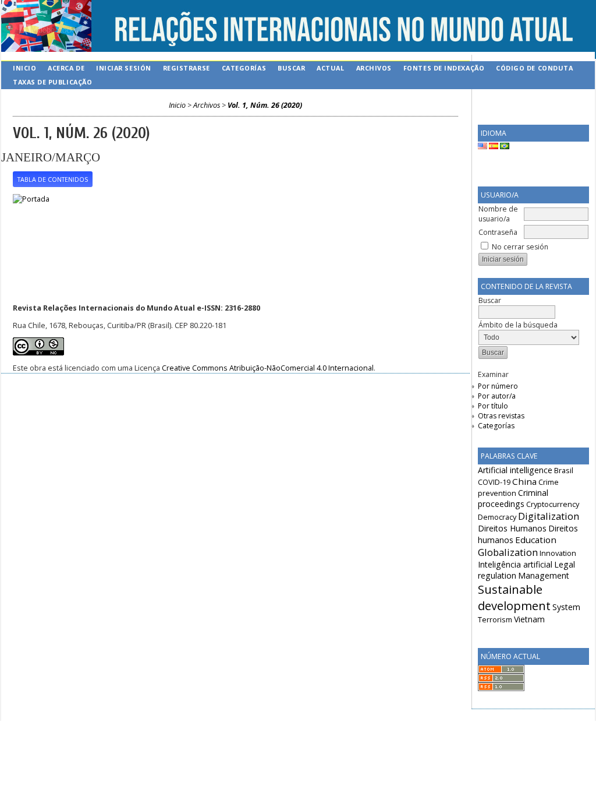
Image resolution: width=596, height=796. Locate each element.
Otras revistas (501, 416)
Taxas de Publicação (52, 82)
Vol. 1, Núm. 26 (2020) (265, 105)
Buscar (291, 68)
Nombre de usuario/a (498, 214)
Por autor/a (497, 396)
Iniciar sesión (123, 68)
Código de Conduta (534, 68)
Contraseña (497, 232)
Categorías (496, 426)
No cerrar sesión (520, 247)
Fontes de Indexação (443, 68)
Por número (498, 386)
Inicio (24, 68)
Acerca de (66, 68)
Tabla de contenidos (52, 179)
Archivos (374, 68)
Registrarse (186, 68)
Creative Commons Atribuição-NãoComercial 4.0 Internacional (268, 368)
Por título (493, 406)
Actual (330, 68)
